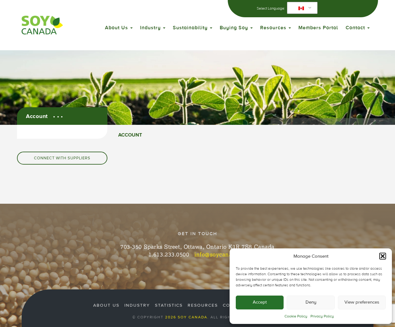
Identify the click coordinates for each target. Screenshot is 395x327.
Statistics (169, 305)
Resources (274, 28)
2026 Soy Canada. (187, 317)
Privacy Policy (322, 316)
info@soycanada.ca (220, 254)
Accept (260, 302)
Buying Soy (235, 28)
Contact (356, 28)
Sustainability (191, 28)
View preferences (361, 302)
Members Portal (318, 28)
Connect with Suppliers (62, 158)
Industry (151, 28)
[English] (301, 8)
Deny (311, 302)
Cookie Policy (296, 316)
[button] (383, 256)
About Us (117, 28)
